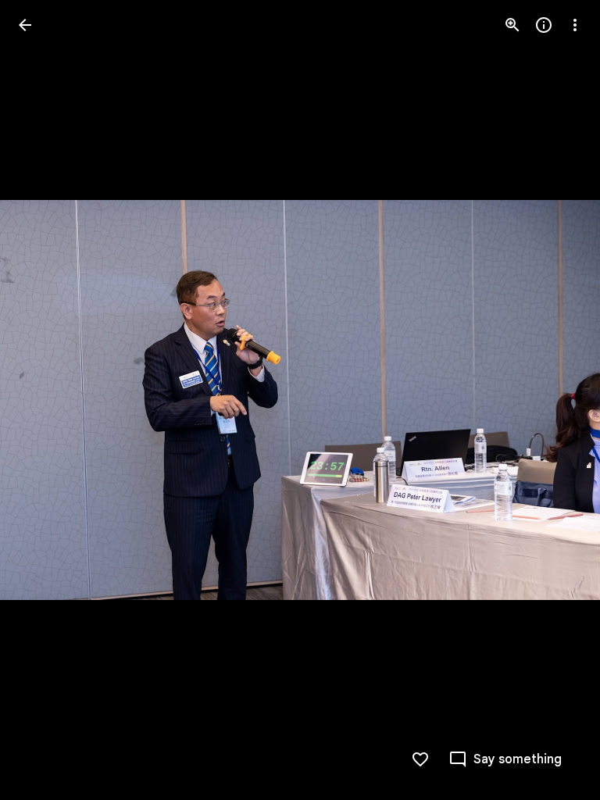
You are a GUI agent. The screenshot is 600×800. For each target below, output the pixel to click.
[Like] (420, 759)
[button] (44, 400)
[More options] (575, 25)
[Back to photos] (25, 25)
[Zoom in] (512, 25)
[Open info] (543, 25)
